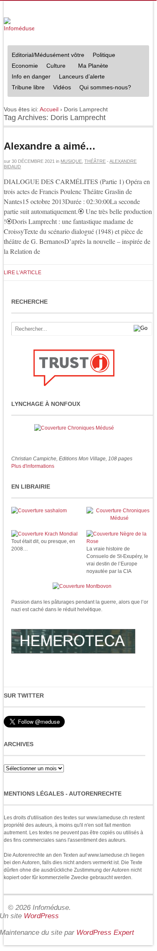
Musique (71, 161)
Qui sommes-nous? (103, 88)
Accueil (49, 109)
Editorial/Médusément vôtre (48, 55)
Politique (102, 56)
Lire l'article (22, 272)
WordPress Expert (105, 932)
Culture (54, 66)
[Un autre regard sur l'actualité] (19, 25)
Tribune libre (28, 87)
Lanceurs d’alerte (82, 76)
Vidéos (62, 87)
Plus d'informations (32, 466)
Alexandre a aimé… (50, 146)
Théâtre (95, 161)
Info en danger (31, 76)
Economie (25, 65)
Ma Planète (93, 65)
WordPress (41, 916)
